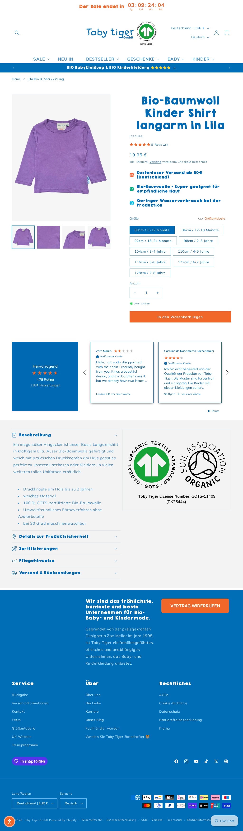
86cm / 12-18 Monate (200, 230)
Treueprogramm (25, 745)
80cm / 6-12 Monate (152, 230)
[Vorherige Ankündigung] (13, 67)
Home (16, 79)
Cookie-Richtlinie (173, 703)
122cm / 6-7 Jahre (193, 262)
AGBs (163, 695)
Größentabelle (23, 728)
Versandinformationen (30, 703)
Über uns (93, 695)
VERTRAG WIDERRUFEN (195, 605)
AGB (144, 819)
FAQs (16, 720)
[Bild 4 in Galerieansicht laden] (99, 237)
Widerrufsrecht (91, 819)
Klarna (164, 728)
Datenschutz (169, 711)
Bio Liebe (93, 703)
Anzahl (135, 283)
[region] (156, 372)
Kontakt (18, 711)
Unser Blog (95, 720)
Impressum (175, 819)
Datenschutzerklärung (121, 819)
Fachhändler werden (103, 728)
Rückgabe (20, 695)
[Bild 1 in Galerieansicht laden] (23, 237)
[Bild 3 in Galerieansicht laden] (73, 237)
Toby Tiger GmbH (36, 820)
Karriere (92, 711)
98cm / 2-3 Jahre (198, 241)
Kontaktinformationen (202, 819)
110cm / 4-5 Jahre (193, 251)
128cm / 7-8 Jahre (150, 273)
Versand (155, 161)
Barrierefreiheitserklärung (180, 720)
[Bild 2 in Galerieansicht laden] (48, 237)
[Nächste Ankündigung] (229, 67)
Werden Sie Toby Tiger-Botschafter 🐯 (118, 737)
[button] (17, 33)
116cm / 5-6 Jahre (150, 262)
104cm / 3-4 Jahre (150, 251)
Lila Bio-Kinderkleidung (46, 79)
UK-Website (22, 737)
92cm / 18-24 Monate (153, 241)
